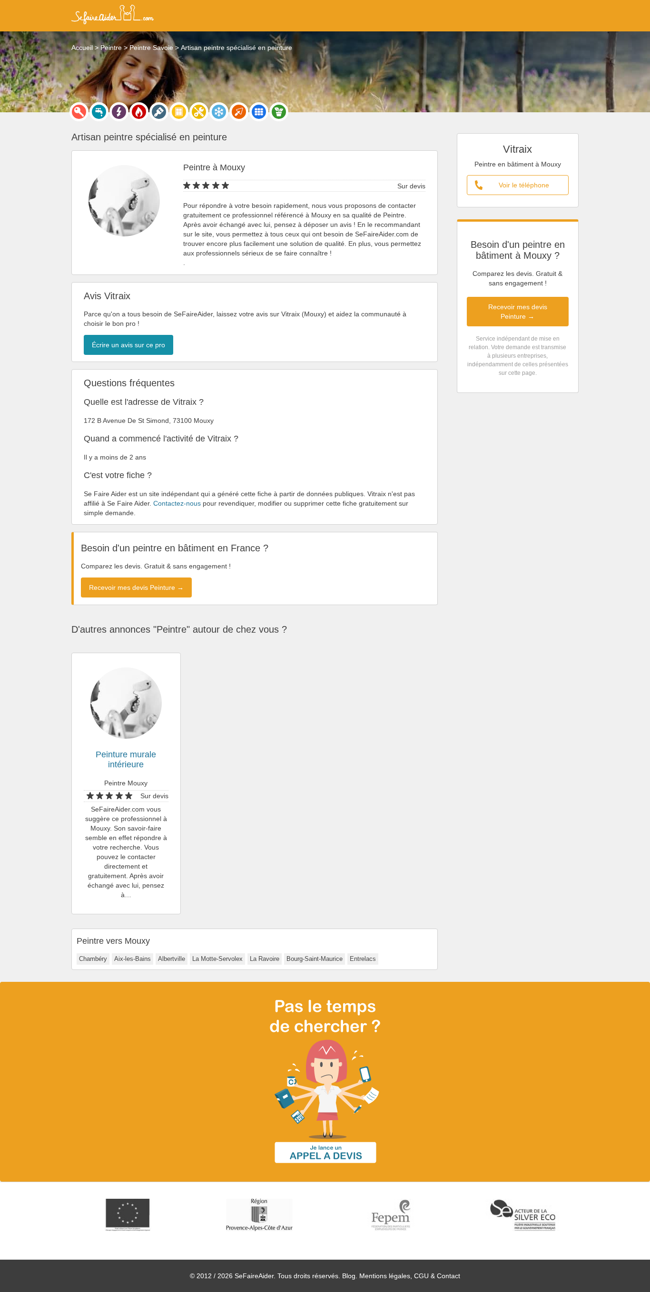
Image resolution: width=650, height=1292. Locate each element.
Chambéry (93, 958)
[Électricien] (119, 111)
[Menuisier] (179, 111)
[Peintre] (159, 111)
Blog (348, 1276)
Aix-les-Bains (132, 958)
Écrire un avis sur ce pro (128, 345)
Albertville (171, 958)
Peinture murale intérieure (126, 759)
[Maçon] (238, 111)
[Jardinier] (278, 111)
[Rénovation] (199, 111)
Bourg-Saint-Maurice (314, 958)
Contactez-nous (177, 503)
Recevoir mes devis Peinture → (517, 311)
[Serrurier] (79, 111)
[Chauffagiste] (139, 111)
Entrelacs (363, 958)
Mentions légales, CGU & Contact (409, 1276)
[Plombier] (99, 111)
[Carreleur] (258, 111)
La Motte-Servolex (217, 958)
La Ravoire (264, 958)
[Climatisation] (219, 111)
